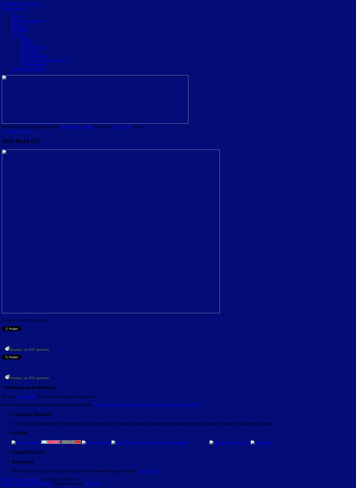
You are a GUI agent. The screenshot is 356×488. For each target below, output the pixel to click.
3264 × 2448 (122, 127)
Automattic (92, 484)
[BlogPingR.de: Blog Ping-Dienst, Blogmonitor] (149, 442)
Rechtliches (148, 471)
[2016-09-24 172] (111, 312)
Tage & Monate (33, 47)
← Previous (11, 131)
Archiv (17, 34)
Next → (27, 131)
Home (16, 17)
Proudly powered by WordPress (26, 484)
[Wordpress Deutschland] (229, 442)
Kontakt (18, 25)
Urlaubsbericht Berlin (75, 127)
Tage (25, 38)
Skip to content (13, 8)
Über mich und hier (26, 21)
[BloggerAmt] (26, 442)
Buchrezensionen (34, 56)
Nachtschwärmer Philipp (21, 4)
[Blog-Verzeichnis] (51, 442)
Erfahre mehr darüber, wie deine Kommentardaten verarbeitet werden (147, 405)
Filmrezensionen (33, 65)
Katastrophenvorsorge (28, 69)
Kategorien (29, 51)
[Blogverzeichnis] (96, 442)
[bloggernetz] (261, 442)
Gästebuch (20, 30)
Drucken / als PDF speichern (29, 350)
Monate (27, 43)
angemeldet (26, 396)
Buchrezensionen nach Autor (43, 60)
